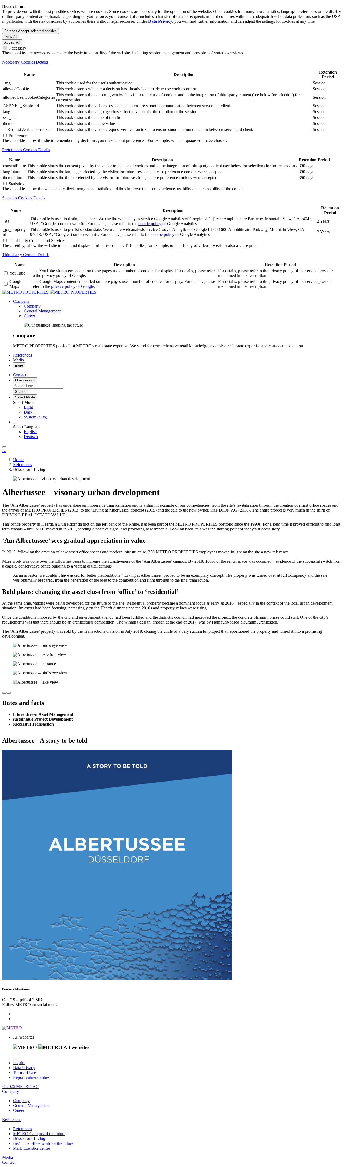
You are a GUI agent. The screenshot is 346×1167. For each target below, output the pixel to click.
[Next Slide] (8, 693)
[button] (21, 301)
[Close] (15, 1059)
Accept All (12, 42)
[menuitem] (184, 407)
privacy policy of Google (72, 286)
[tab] (173, 62)
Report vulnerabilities (31, 1077)
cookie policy (149, 223)
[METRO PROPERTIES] (49, 292)
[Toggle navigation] (4, 447)
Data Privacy (24, 1067)
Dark (28, 412)
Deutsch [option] (31, 436)
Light (28, 407)
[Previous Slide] (4, 693)
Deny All (10, 37)
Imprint (19, 1062)
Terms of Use (24, 1072)
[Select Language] (15, 423)
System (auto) (35, 417)
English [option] (30, 431)
